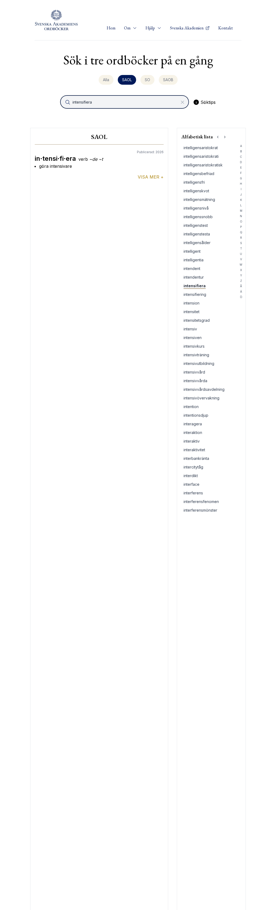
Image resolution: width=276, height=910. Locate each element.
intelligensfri (194, 182)
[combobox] (125, 102)
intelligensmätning (199, 199)
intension (191, 303)
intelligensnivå (196, 208)
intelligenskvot (196, 191)
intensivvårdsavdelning (204, 389)
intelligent (192, 251)
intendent (192, 268)
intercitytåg (193, 467)
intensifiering (195, 294)
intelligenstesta (197, 234)
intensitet (191, 311)
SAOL (127, 79)
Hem (111, 28)
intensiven (193, 337)
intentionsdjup (196, 415)
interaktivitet (194, 449)
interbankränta (196, 458)
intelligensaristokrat (201, 147)
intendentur (194, 277)
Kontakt (225, 28)
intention (191, 406)
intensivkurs (194, 346)
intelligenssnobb (198, 216)
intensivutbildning (199, 363)
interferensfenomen (201, 501)
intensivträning (196, 355)
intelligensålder (197, 242)
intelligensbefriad (199, 173)
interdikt (191, 475)
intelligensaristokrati (201, 156)
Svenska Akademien (187, 28)
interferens (193, 493)
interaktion (193, 432)
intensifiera (195, 285)
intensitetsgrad (197, 320)
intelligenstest (196, 225)
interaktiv (192, 441)
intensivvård (194, 372)
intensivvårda (195, 380)
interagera (193, 424)
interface (191, 484)
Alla (106, 79)
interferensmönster (200, 510)
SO (147, 79)
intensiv (190, 329)
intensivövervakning (201, 398)
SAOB (168, 79)
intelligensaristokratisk (203, 165)
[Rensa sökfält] (182, 102)
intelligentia (193, 260)
